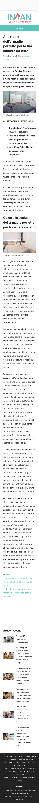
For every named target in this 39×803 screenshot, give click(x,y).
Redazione (17, 796)
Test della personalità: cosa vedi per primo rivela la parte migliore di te (22, 140)
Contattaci (19, 781)
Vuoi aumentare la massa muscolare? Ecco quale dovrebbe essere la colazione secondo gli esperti (24, 695)
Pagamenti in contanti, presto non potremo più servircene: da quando (18, 582)
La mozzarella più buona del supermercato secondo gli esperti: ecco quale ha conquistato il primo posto (23, 736)
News (8, 575)
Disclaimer (19, 799)
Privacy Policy (28, 796)
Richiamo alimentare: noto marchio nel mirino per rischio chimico (17, 593)
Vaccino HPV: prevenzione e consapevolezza (22, 639)
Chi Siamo (8, 796)
